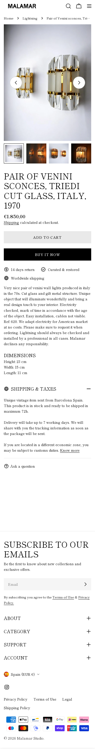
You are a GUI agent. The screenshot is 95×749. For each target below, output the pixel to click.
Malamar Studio (30, 738)
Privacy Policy (15, 699)
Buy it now (47, 254)
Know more (70, 450)
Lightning (30, 18)
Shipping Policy (17, 707)
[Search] (68, 6)
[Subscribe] (85, 584)
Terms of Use (63, 597)
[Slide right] (79, 83)
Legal (67, 699)
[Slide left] (16, 83)
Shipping (11, 222)
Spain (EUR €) (23, 674)
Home (8, 18)
